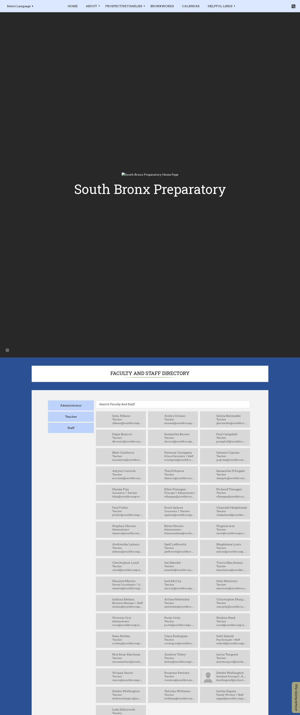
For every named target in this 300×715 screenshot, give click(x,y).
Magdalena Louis (228, 544)
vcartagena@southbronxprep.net (179, 459)
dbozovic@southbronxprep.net (127, 441)
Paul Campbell (226, 434)
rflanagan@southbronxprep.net (231, 496)
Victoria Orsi (121, 617)
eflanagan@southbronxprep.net (179, 496)
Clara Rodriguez (176, 636)
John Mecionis (227, 581)
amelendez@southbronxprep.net (179, 606)
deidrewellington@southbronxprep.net (127, 698)
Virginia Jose (225, 526)
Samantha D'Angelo (230, 471)
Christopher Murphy (231, 599)
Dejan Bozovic (122, 434)
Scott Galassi (173, 507)
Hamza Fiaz (120, 489)
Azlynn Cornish (124, 471)
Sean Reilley (121, 636)
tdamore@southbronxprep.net (179, 478)
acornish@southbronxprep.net (127, 478)
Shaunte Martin (124, 581)
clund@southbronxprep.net (127, 569)
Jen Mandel (172, 562)
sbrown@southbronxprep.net (179, 441)
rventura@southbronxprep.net (179, 680)
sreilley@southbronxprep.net (127, 643)
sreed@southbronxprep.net (231, 624)
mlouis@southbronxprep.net (231, 551)
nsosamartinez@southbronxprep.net (127, 661)
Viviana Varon (122, 672)
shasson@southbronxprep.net (127, 533)
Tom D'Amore (174, 471)
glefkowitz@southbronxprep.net (179, 551)
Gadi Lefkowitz (175, 544)
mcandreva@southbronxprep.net (127, 459)
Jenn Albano (121, 415)
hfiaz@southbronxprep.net (127, 496)
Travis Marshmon (229, 562)
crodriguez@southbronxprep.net (179, 643)
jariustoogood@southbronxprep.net (231, 661)
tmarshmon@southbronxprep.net (231, 569)
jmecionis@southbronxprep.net (231, 588)
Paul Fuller (120, 507)
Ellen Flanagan (175, 489)
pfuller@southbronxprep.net (127, 514)
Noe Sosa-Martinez (126, 654)
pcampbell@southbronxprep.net (231, 441)
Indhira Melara (123, 599)
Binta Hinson (173, 526)
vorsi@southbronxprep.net (127, 624)
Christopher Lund (125, 562)
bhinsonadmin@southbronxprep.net (179, 533)
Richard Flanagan (229, 489)
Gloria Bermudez (228, 415)
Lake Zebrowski (123, 709)
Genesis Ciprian (228, 452)
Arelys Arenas (174, 415)
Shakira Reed (225, 617)
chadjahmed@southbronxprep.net (231, 514)
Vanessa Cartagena (178, 452)
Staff (71, 427)
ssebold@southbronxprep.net (231, 643)
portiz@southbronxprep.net (179, 624)
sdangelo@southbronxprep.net (231, 478)
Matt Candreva (123, 452)
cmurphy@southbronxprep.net (231, 606)
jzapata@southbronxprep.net (231, 698)
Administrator (71, 405)
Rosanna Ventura (176, 672)
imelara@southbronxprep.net (127, 606)
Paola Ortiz (172, 617)
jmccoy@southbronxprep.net (179, 588)
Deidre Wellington (230, 672)
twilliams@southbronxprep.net (179, 698)
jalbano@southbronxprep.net (127, 423)
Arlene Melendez (176, 599)
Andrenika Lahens (125, 544)
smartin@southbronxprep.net (127, 588)
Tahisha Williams (177, 691)
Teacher (71, 416)
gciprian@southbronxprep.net (231, 459)
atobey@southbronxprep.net (179, 661)
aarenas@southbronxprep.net (179, 423)
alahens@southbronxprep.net (127, 551)
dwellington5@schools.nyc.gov (231, 680)
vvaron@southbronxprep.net (127, 680)
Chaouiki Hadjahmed (231, 507)
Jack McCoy (172, 581)
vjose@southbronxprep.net (231, 533)
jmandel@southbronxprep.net (179, 569)
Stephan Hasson (124, 526)
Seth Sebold (225, 636)
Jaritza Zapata (226, 691)
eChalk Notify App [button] (296, 697)
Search (293, 6)
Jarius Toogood (227, 654)
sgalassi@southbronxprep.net (179, 514)
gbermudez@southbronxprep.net (231, 423)
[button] (7, 350)
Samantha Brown (177, 434)
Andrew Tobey (175, 654)
